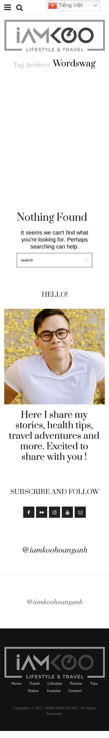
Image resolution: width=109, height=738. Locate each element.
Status (33, 691)
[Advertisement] (54, 132)
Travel (34, 683)
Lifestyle (55, 683)
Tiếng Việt (69, 5)
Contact (75, 691)
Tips (94, 683)
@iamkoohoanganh (54, 549)
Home (16, 683)
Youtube (53, 691)
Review (76, 683)
